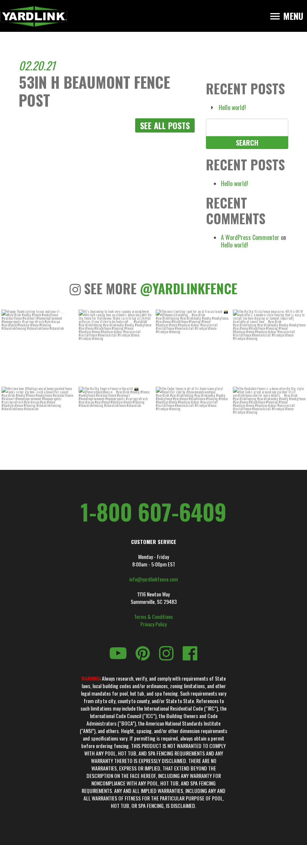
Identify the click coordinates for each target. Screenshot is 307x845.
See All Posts (165, 125)
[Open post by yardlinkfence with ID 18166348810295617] (37, 346)
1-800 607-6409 (153, 511)
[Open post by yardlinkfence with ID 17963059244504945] (269, 346)
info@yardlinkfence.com (153, 579)
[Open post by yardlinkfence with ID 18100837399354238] (192, 346)
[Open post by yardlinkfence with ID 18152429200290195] (269, 423)
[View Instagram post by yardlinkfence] (67, 376)
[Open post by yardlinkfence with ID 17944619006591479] (192, 423)
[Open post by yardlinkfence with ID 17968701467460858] (37, 423)
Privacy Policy (153, 624)
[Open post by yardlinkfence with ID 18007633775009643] (115, 346)
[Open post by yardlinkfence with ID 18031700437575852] (115, 423)
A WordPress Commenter (250, 237)
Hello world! (232, 107)
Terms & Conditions (153, 616)
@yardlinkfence (188, 288)
